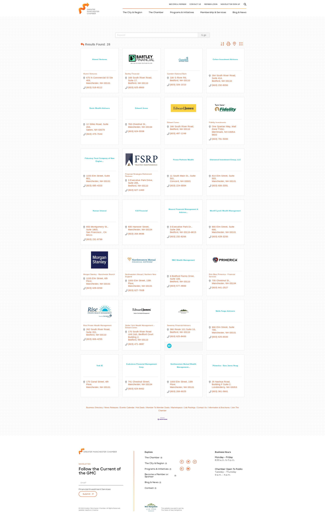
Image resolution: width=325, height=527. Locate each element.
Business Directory (94, 407)
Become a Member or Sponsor (156, 475)
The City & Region (154, 463)
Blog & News (239, 13)
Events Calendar (127, 407)
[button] (82, 44)
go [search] (205, 35)
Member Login (211, 4)
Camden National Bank (176, 74)
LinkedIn (182, 469)
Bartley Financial (132, 74)
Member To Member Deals (157, 407)
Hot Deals (140, 407)
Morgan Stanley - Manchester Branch (99, 274)
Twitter (188, 462)
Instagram (195, 462)
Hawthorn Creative (91, 510)
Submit (86, 494)
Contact (149, 488)
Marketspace (176, 407)
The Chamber (152, 458)
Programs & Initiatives (182, 13)
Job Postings (189, 407)
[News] (169, 347)
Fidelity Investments (217, 122)
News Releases (111, 407)
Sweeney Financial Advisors (179, 325)
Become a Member (177, 4)
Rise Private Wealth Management (97, 325)
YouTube (188, 469)
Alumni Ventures (90, 74)
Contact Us (195, 4)
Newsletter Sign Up (230, 4)
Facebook (182, 462)
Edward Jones (173, 122)
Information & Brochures (219, 407)
